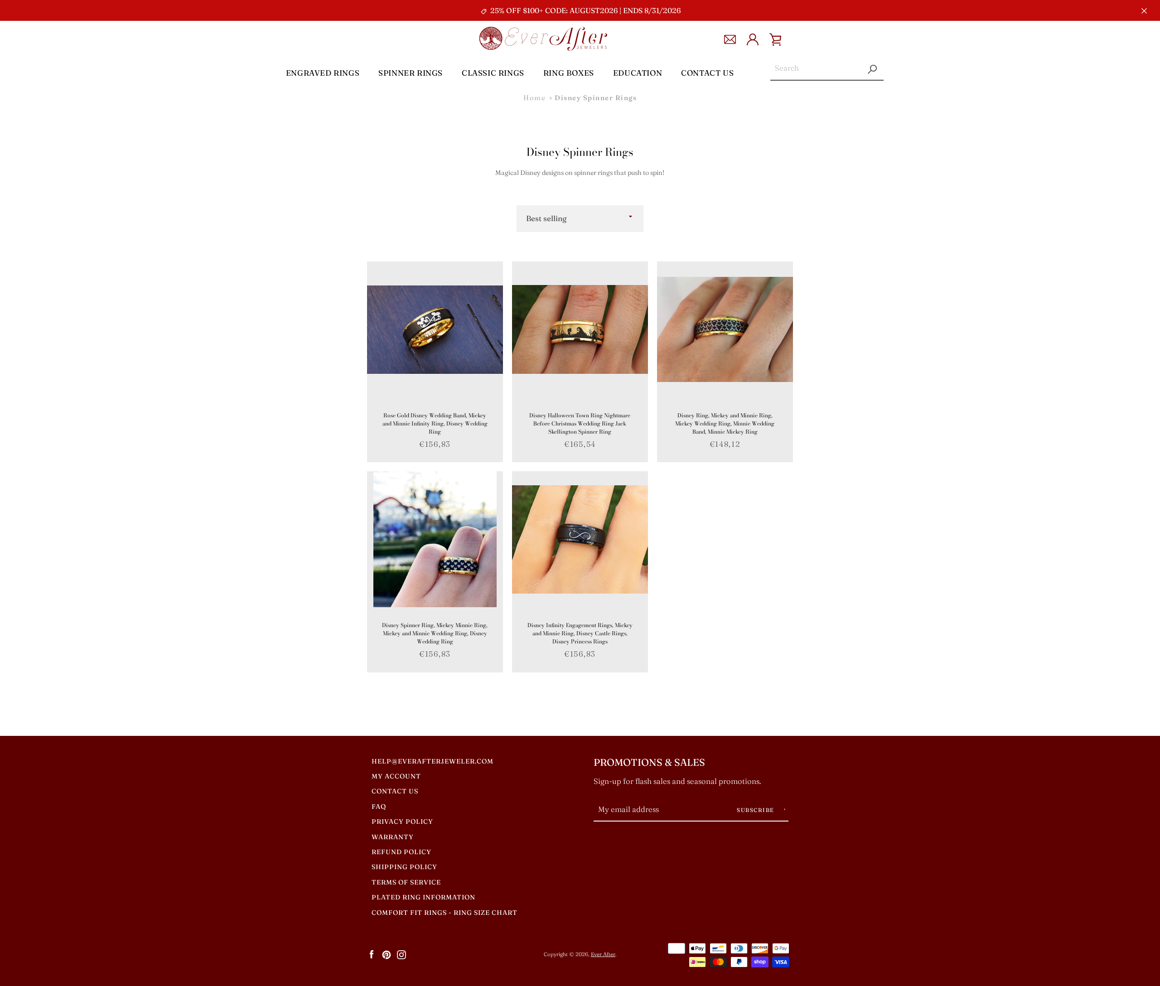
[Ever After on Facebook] (371, 954)
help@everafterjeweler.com (432, 761)
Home (534, 97)
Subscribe (756, 810)
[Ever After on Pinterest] (386, 954)
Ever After (603, 954)
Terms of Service (406, 882)
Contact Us (707, 72)
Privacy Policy (402, 821)
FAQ (379, 806)
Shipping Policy (404, 867)
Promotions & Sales (649, 762)
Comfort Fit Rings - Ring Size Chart (444, 913)
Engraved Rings (322, 72)
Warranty (393, 837)
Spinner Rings (410, 72)
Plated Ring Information (423, 897)
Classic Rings (493, 72)
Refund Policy (401, 852)
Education (637, 72)
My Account (396, 776)
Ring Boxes (568, 72)
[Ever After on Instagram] (401, 954)
